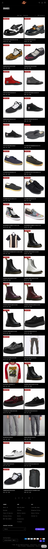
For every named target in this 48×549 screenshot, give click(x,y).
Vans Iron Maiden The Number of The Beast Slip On (32, 225)
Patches (19, 510)
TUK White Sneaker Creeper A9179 (8, 463)
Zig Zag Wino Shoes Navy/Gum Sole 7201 (9, 172)
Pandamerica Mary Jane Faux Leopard (9, 66)
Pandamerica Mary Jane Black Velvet (9, 490)
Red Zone (18, 544)
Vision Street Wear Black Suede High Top (31, 119)
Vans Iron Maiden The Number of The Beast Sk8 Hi (11, 225)
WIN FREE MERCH (7, 519)
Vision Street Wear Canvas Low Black (9, 145)
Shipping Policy (35, 510)
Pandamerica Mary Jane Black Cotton (9, 119)
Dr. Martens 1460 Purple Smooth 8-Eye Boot (10, 304)
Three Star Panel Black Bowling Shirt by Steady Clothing (12, 251)
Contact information (40, 546)
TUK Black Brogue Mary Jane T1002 (30, 39)
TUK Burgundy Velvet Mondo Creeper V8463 (10, 410)
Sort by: (19, 15)
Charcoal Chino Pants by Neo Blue (30, 437)
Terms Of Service (8, 513)
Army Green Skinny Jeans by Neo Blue (30, 357)
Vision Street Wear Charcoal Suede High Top (31, 92)
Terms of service (22, 546)
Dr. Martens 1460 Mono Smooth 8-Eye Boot (10, 331)
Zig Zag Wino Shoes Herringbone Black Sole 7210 (32, 145)
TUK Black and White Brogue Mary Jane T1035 (10, 39)
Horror (19, 516)
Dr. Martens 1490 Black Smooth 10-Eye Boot (31, 251)
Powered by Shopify (24, 544)
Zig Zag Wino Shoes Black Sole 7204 (30, 198)
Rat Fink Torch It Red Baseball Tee (9, 384)
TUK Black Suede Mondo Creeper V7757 (30, 331)
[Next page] (32, 498)
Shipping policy (30, 546)
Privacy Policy (7, 516)
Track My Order (35, 507)
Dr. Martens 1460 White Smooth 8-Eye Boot (31, 278)
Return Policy (35, 513)
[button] (2, 2)
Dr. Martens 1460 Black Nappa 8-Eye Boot (10, 278)
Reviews (5, 510)
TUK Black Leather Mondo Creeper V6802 (9, 357)
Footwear (19, 521)
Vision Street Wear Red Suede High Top (9, 92)
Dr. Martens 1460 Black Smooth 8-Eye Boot (31, 384)
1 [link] (15, 498)
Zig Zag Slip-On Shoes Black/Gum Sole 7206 (31, 463)
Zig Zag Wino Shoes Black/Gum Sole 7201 (9, 198)
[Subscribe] (24, 529)
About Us (5, 507)
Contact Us (34, 516)
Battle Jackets (21, 513)
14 (29, 498)
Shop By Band (20, 507)
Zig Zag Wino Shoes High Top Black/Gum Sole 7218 (32, 172)
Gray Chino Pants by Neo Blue (8, 437)
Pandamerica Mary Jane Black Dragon (30, 66)
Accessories (20, 519)
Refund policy (33, 544)
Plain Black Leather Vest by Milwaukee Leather (32, 490)
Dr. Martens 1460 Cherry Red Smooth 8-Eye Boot (32, 304)
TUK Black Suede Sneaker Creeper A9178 (30, 410)
